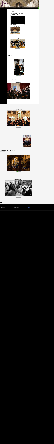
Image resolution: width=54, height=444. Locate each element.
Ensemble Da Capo (3, 8)
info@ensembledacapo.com (3, 207)
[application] (18, 20)
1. (14, 24)
